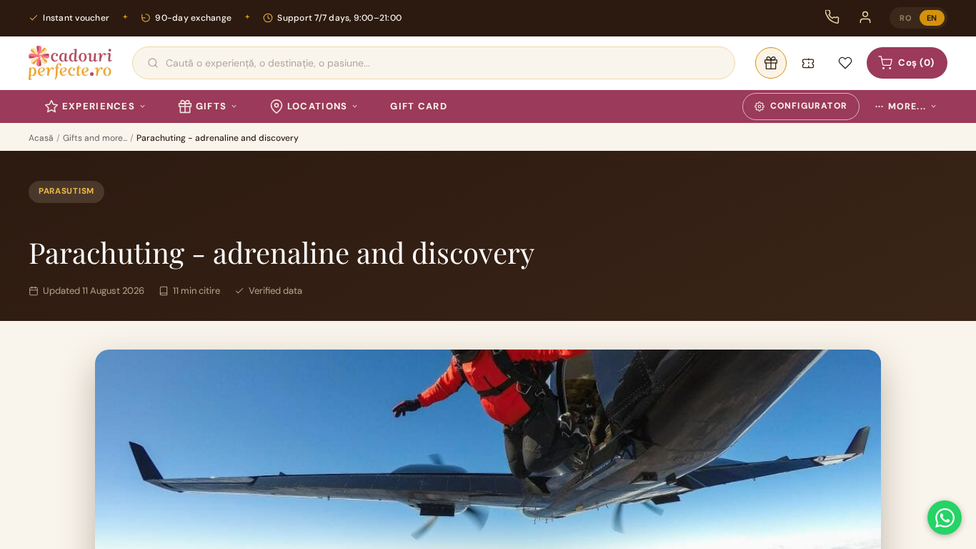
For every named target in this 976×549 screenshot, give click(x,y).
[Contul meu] (865, 17)
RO (906, 18)
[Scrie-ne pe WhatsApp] (944, 517)
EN (932, 18)
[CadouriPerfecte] (70, 63)
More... (900, 106)
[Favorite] (845, 63)
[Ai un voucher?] (808, 63)
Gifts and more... (95, 138)
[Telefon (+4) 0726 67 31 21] (832, 17)
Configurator (808, 106)
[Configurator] (771, 63)
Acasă (41, 138)
